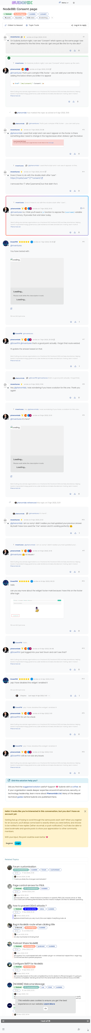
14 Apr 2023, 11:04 (46, 752)
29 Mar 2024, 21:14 (28, 892)
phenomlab (15, 69)
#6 (83, 242)
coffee (75, 786)
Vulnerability (31, 909)
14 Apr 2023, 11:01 (46, 713)
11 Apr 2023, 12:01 (46, 415)
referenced (31, 503)
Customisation (22, 870)
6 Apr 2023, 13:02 (40, 37)
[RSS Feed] (52, 17)
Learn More (49, 1004)
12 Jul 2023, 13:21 (27, 931)
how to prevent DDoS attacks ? (30, 905)
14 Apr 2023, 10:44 (47, 679)
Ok (45, 1008)
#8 (83, 384)
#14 (83, 679)
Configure (21, 14)
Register (9, 843)
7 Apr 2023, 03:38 (37, 130)
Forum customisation (24, 866)
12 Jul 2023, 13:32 (22, 934)
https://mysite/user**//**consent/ (25, 178)
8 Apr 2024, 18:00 (23, 895)
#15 (83, 713)
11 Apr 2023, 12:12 (37, 520)
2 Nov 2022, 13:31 (22, 953)
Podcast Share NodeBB (25, 943)
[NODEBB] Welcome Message (29, 984)
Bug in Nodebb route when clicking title (34, 924)
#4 (83, 172)
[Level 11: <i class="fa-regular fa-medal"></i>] (23, 208)
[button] (3, 1029)
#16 (83, 752)
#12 (83, 581)
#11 (83, 550)
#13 (83, 648)
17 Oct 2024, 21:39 (28, 873)
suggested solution (31, 786)
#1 (84, 37)
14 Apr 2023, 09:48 (47, 649)
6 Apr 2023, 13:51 (43, 69)
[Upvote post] (75, 50)
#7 (83, 339)
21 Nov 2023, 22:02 (23, 916)
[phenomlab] (15, 895)
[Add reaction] (70, 50)
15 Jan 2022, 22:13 (28, 990)
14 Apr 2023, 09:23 (47, 581)
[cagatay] (9, 944)
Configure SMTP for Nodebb (28, 963)
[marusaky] (9, 964)
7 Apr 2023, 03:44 (37, 172)
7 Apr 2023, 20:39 (46, 339)
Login (18, 843)
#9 (83, 415)
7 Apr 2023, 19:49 (47, 242)
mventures (15, 37)
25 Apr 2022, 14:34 (23, 973)
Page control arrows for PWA (28, 885)
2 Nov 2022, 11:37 (27, 949)
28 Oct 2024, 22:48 (23, 877)
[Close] (85, 811)
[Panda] (9, 925)
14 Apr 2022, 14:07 (28, 970)
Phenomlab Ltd (15, 96)
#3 (83, 129)
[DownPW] (9, 985)
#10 (83, 520)
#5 (83, 208)
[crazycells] (9, 886)
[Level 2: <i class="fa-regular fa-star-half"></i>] (25, 37)
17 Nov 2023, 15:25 (28, 912)
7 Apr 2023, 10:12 (46, 208)
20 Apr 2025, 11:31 (22, 994)
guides (20, 797)
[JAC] (9, 867)
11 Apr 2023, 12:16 (46, 551)
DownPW (14, 242)
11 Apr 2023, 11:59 (37, 384)
